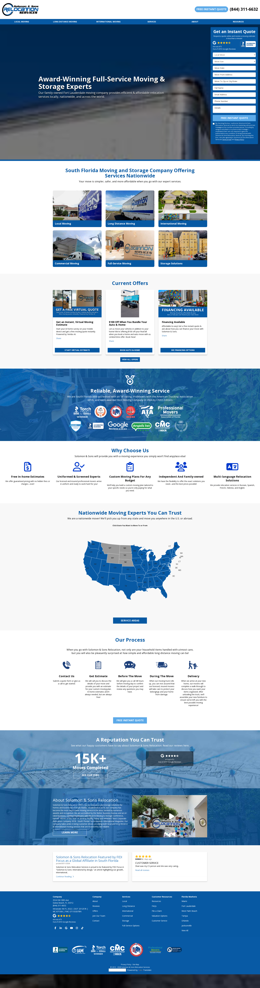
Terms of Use (226, 139)
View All (185, 930)
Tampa (185, 916)
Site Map (135, 964)
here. (186, 745)
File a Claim (157, 911)
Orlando (185, 920)
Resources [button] (238, 21)
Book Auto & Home (130, 350)
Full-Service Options (130, 925)
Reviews (96, 906)
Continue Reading (64, 876)
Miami (184, 901)
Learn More (70, 832)
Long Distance (128, 906)
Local (124, 901)
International (127, 911)
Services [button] (151, 21)
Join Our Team (98, 916)
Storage (125, 920)
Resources (156, 901)
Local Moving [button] (21, 21)
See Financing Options (183, 350)
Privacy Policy (239, 139)
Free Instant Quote (211, 9)
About (95, 901)
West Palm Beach (189, 911)
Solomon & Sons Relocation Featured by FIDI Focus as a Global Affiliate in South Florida (89, 859)
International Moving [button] (108, 21)
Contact (95, 920)
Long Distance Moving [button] (65, 21)
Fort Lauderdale (189, 906)
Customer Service (159, 920)
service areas (130, 620)
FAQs (154, 906)
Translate (147, 970)
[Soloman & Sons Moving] (169, 816)
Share (58, 338)
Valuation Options (159, 916)
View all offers (130, 359)
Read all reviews (142, 870)
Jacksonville (187, 925)
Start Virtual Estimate (77, 350)
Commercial (127, 916)
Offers (95, 911)
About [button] (195, 21)
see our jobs (90, 775)
